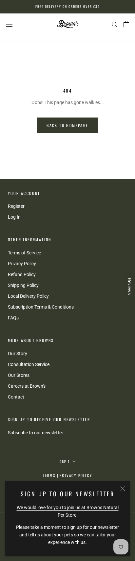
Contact (16, 396)
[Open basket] (126, 24)
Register (16, 206)
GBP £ (65, 461)
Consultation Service (28, 364)
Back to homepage (67, 125)
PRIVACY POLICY (76, 475)
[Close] (122, 488)
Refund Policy (22, 274)
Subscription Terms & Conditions (41, 307)
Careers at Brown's (27, 386)
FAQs (13, 317)
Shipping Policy (23, 285)
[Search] (115, 24)
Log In (14, 217)
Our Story (17, 353)
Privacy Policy (22, 263)
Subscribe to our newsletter (35, 432)
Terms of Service (24, 252)
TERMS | (51, 475)
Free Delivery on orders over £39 (67, 6)
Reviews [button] (129, 286)
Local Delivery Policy (28, 296)
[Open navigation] (9, 24)
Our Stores (18, 375)
